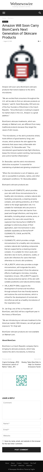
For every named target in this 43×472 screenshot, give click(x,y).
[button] (3, 13)
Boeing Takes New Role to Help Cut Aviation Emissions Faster (31, 364)
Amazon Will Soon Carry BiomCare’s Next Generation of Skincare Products (20, 31)
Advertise (21, 465)
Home (4, 18)
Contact (19, 463)
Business (11, 18)
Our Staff (33, 463)
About (7, 463)
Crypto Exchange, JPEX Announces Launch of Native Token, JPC (10, 364)
